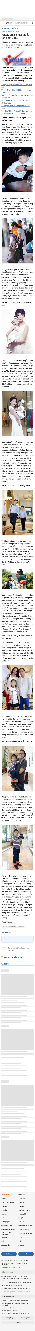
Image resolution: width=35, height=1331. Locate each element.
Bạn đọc (21, 1222)
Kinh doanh (22, 1198)
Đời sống (4, 1210)
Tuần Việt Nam (6, 1226)
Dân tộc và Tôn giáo (8, 1202)
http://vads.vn (12, 1310)
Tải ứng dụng (9, 1318)
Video (20, 1241)
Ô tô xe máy (5, 1218)
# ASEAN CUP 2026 (21, 23)
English (4, 1237)
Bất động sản (5, 1222)
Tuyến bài (9, 1254)
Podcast (21, 1245)
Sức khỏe (4, 1214)
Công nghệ (22, 1214)
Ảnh (2, 1241)
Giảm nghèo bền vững (8, 1229)
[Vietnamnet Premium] (6, 1195)
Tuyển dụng (17, 1322)
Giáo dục (4, 1206)
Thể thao (21, 1202)
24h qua (4, 1249)
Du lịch (20, 1218)
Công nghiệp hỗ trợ (25, 1226)
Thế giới (21, 1206)
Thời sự (4, 1198)
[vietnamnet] (9, 24)
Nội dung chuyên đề (25, 1233)
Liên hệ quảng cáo (8, 1296)
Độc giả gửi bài (25, 1318)
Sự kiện (26, 1254)
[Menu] (2, 23)
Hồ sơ (20, 1237)
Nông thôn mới (23, 1229)
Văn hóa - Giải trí (10, 28)
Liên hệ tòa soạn (7, 1272)
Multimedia (5, 1245)
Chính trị (21, 1194)
